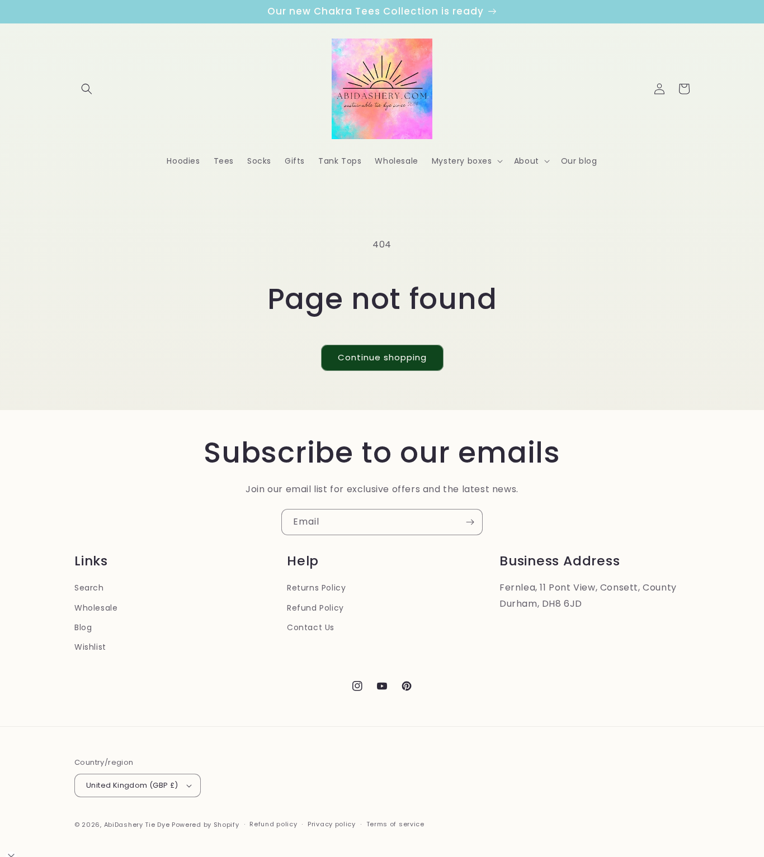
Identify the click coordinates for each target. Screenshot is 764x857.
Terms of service (395, 824)
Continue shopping (382, 357)
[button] (86, 89)
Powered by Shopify (205, 824)
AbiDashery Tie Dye (137, 824)
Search (89, 587)
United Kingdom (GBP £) (132, 785)
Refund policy (273, 824)
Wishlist (90, 647)
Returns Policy (316, 587)
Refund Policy (315, 607)
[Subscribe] (470, 522)
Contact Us (310, 627)
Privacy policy (332, 824)
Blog (83, 627)
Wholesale (95, 607)
